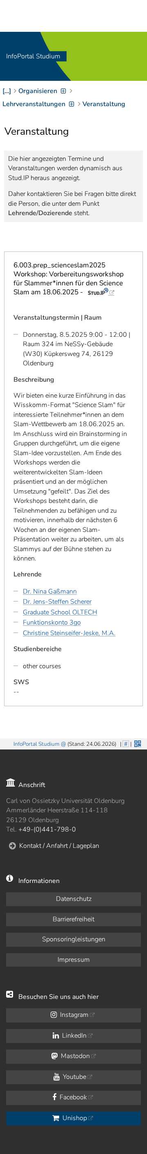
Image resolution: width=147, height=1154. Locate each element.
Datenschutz (73, 898)
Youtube (73, 1076)
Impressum (74, 959)
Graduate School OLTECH (60, 612)
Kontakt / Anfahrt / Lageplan (59, 845)
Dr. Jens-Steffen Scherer (57, 601)
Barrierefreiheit (73, 919)
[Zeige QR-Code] (137, 743)
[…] (6, 91)
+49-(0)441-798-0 (47, 829)
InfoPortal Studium (33, 56)
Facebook (72, 1097)
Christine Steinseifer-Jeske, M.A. (69, 633)
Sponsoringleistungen (73, 939)
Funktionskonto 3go (52, 622)
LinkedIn (73, 1035)
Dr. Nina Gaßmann (50, 591)
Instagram (73, 1014)
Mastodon (74, 1056)
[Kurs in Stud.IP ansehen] (101, 292)
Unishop (74, 1118)
